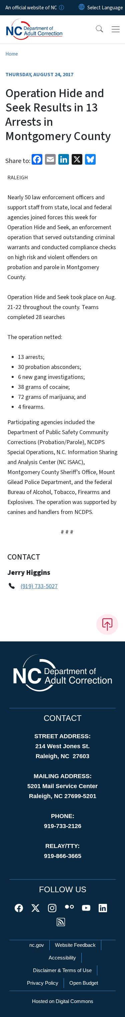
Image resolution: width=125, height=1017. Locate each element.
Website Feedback (75, 945)
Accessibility (62, 957)
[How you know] (61, 8)
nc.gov (36, 945)
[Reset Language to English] (82, 8)
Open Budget (83, 983)
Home (11, 54)
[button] (95, 29)
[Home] (42, 23)
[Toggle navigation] (115, 29)
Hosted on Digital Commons (62, 1001)
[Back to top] (107, 624)
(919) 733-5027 (39, 586)
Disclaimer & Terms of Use (62, 970)
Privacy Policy (42, 983)
